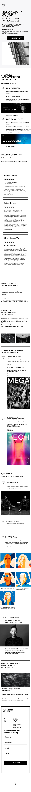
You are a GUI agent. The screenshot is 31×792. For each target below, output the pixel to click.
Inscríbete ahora (15, 762)
